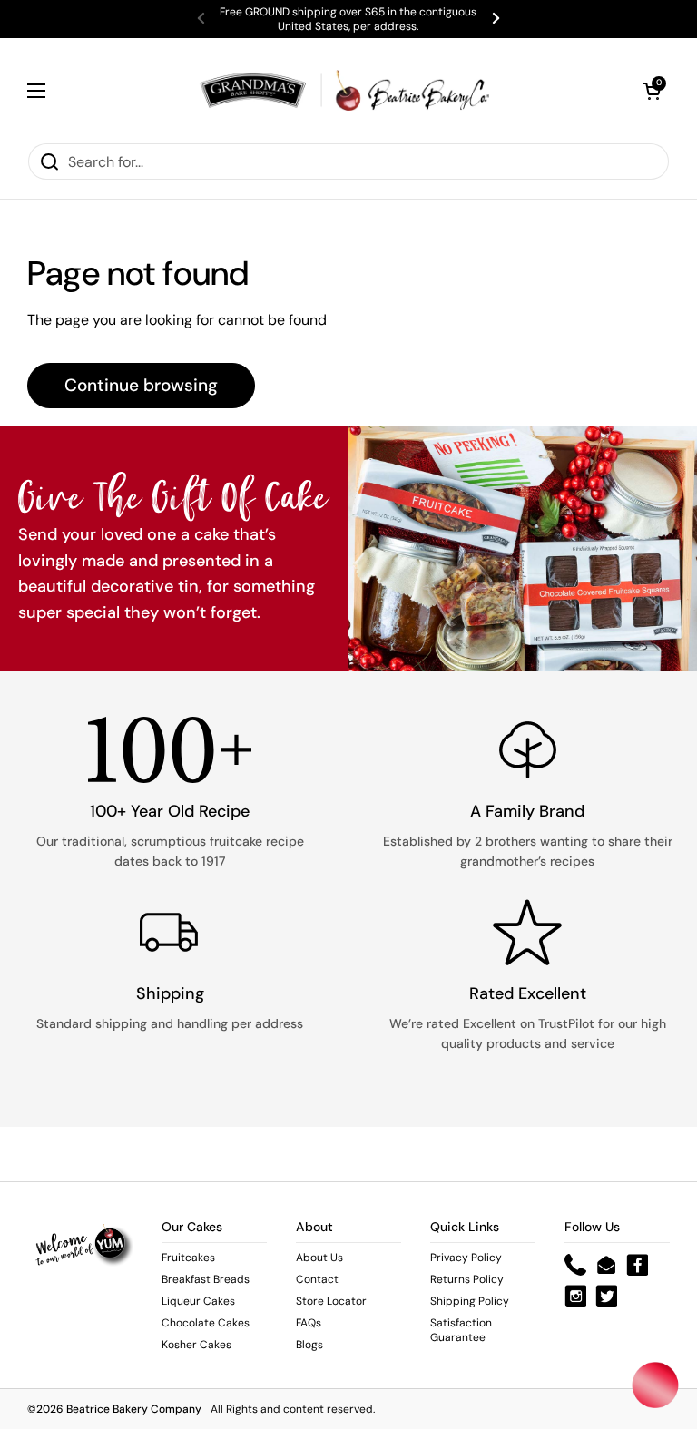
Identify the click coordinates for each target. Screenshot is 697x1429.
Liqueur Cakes (198, 1301)
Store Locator (331, 1301)
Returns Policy (467, 1279)
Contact (317, 1279)
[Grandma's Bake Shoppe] (344, 90)
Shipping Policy (469, 1301)
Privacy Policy (466, 1257)
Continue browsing (141, 385)
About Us (319, 1257)
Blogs (309, 1344)
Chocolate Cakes (206, 1323)
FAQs (308, 1323)
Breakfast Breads (206, 1279)
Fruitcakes (188, 1257)
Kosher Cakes (196, 1344)
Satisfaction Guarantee (461, 1330)
